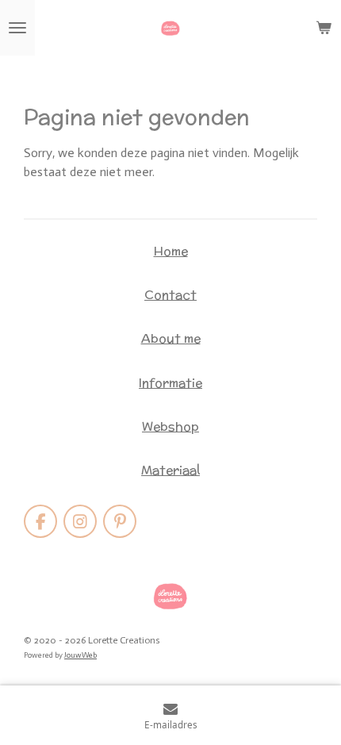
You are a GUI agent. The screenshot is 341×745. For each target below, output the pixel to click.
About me (171, 338)
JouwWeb (80, 655)
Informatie (170, 382)
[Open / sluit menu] (17, 28)
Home (171, 250)
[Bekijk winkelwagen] (323, 28)
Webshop (170, 426)
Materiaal (170, 469)
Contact (170, 294)
